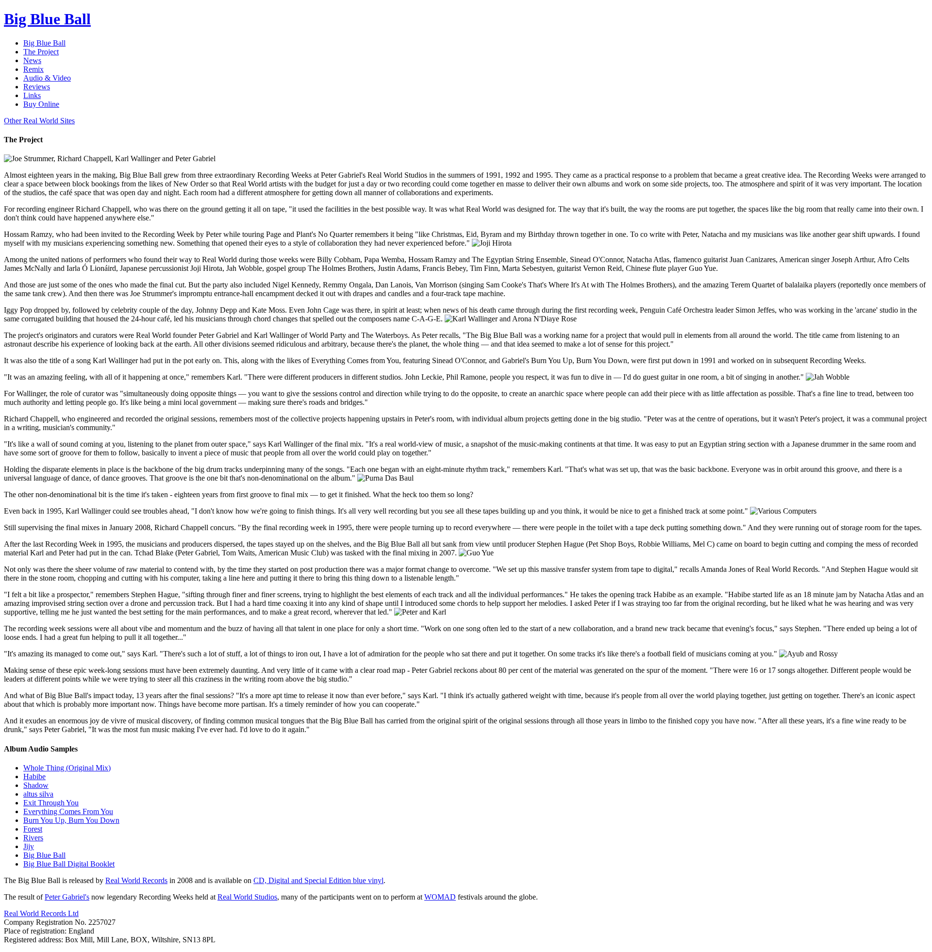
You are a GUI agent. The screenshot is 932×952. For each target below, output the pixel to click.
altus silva (38, 794)
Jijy (28, 846)
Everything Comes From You (68, 811)
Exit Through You (51, 803)
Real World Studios (247, 897)
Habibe (34, 776)
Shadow (36, 785)
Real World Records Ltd (41, 913)
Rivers (33, 838)
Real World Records (136, 880)
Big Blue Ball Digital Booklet (69, 864)
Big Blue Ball (44, 855)
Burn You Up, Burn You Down (71, 820)
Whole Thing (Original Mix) (67, 768)
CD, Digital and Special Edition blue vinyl (318, 880)
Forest (32, 829)
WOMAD (440, 897)
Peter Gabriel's (67, 897)
